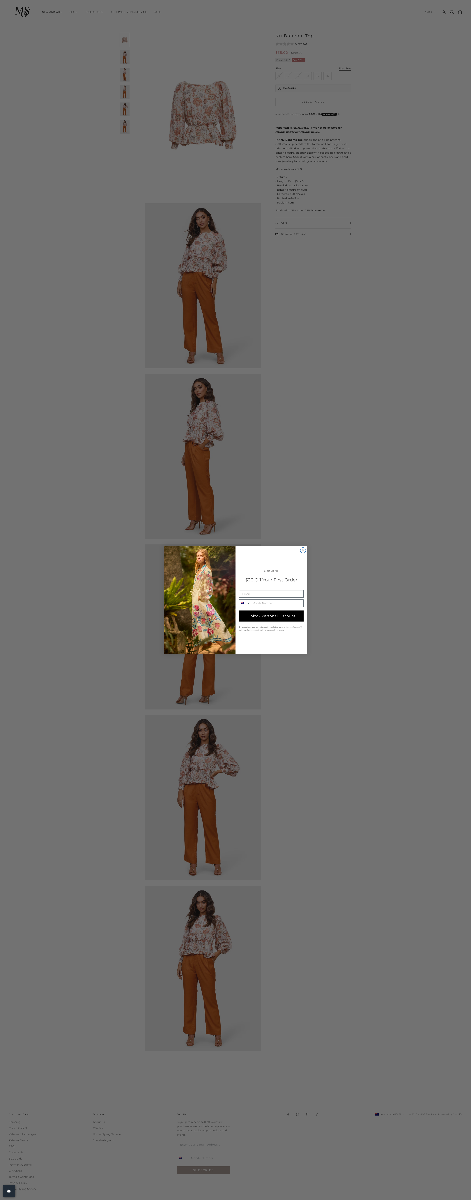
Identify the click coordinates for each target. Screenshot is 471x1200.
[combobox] (245, 603)
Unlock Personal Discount (271, 616)
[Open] (9, 1191)
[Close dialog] (303, 550)
